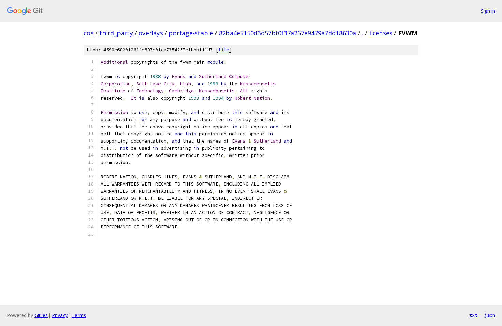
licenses (380, 33)
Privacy (60, 315)
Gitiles (41, 315)
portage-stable (191, 33)
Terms (79, 315)
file (223, 50)
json (489, 315)
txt (473, 315)
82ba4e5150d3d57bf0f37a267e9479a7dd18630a (287, 33)
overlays (151, 33)
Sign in (488, 11)
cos (89, 33)
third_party (116, 33)
